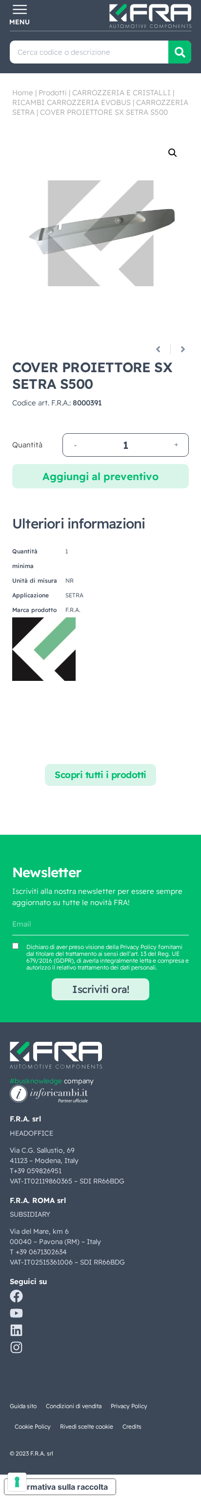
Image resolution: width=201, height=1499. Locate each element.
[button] (172, 153)
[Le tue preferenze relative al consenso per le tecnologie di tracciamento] (17, 1482)
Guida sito (23, 1406)
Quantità (27, 444)
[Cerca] (179, 52)
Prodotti (53, 92)
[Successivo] (179, 349)
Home (22, 92)
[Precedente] (161, 349)
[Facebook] (16, 1296)
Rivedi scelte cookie (86, 1426)
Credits (131, 1426)
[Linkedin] (16, 1330)
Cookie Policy (33, 1426)
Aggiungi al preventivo (100, 476)
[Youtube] (16, 1313)
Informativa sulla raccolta (60, 1487)
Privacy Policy (138, 946)
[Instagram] (16, 1347)
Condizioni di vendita (73, 1406)
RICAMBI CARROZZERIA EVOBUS (71, 102)
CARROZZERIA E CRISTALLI (121, 92)
